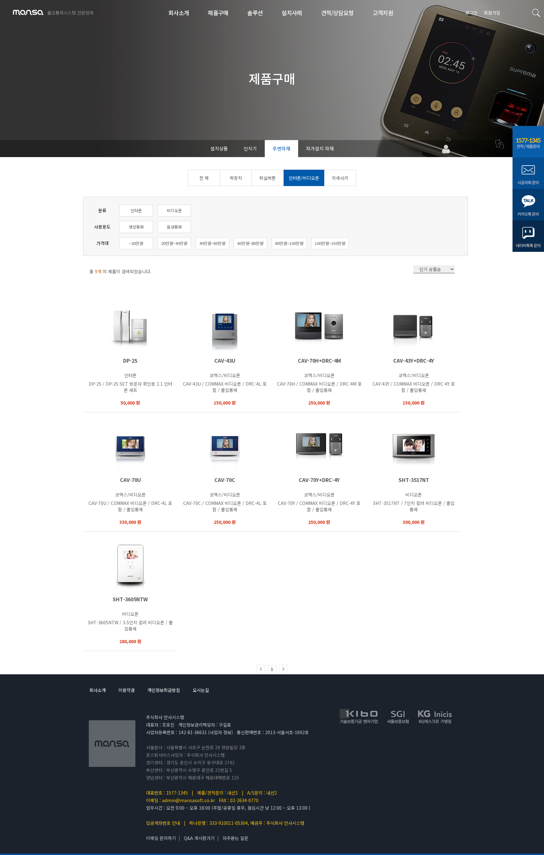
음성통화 (174, 227)
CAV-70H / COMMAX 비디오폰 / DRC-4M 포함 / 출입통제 (319, 387)
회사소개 (97, 690)
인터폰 (136, 210)
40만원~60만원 (212, 243)
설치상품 (219, 148)
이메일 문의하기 (161, 838)
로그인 (471, 12)
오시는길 (201, 690)
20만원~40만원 (174, 243)
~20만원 (136, 243)
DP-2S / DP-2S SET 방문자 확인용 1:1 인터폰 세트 (130, 387)
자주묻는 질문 (235, 838)
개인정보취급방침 (163, 690)
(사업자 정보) (220, 732)
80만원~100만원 (289, 243)
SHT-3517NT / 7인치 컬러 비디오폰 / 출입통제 (414, 506)
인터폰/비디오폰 (304, 178)
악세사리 (340, 178)
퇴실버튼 (267, 178)
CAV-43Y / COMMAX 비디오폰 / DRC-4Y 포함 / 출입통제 (413, 387)
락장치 (236, 178)
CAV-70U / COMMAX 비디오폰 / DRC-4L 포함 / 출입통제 (130, 506)
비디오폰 (174, 210)
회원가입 (492, 12)
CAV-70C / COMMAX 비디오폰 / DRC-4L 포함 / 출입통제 (225, 506)
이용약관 (126, 690)
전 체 (204, 178)
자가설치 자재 (320, 148)
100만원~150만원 (330, 243)
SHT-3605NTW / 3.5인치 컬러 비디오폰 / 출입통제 (130, 625)
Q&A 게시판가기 (199, 838)
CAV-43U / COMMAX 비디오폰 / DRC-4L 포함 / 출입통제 (225, 387)
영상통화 (136, 227)
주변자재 (281, 148)
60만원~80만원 (250, 243)
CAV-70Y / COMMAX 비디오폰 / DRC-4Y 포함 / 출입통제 (319, 506)
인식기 (250, 148)
